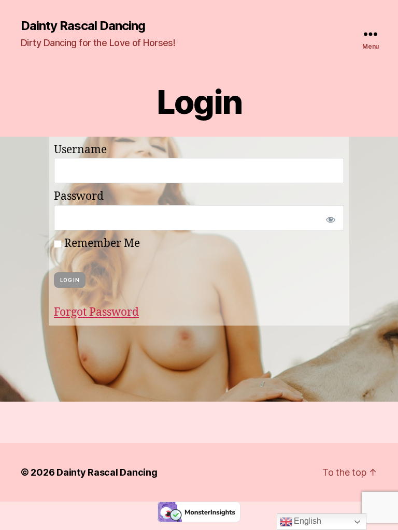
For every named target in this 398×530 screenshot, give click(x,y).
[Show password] (328, 217)
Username (80, 150)
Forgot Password (96, 312)
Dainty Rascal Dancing (83, 26)
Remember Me (101, 244)
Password (79, 196)
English (306, 521)
